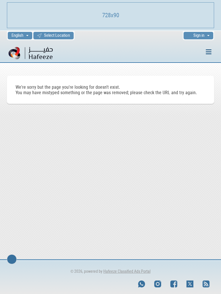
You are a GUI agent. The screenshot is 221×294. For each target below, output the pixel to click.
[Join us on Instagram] (157, 284)
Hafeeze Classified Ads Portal (126, 271)
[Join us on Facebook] (173, 284)
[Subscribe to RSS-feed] (206, 284)
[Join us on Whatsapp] (141, 284)
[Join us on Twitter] (189, 284)
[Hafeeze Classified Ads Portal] (38, 52)
